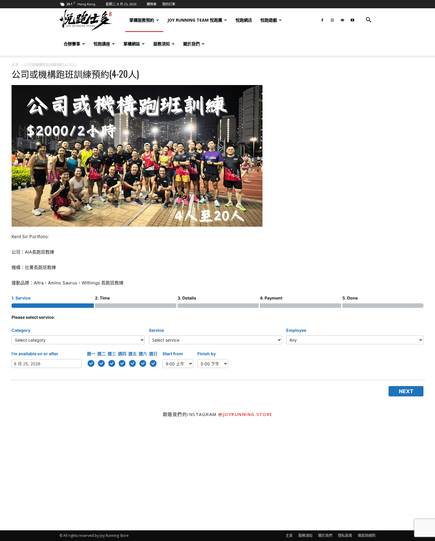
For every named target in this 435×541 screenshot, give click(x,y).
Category (21, 330)
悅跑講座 (102, 44)
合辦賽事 (72, 44)
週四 (122, 353)
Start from (172, 353)
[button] (368, 20)
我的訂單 (168, 4)
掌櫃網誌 (131, 44)
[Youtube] (352, 20)
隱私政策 (345, 535)
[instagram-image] (54, 476)
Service (156, 330)
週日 (153, 353)
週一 (91, 353)
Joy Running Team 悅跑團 (194, 20)
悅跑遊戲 (268, 20)
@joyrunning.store (245, 414)
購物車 (152, 4)
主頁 (15, 64)
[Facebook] (322, 20)
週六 (143, 353)
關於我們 (191, 44)
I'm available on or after (35, 353)
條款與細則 (367, 535)
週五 (132, 353)
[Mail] (342, 20)
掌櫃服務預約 (141, 20)
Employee (296, 330)
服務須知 (161, 44)
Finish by (206, 353)
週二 (101, 353)
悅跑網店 (244, 20)
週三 (112, 353)
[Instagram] (332, 20)
